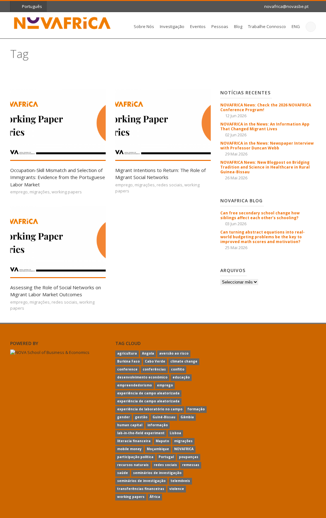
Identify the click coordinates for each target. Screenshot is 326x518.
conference (127, 369)
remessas (190, 465)
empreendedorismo (134, 385)
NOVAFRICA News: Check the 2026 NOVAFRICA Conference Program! (265, 107)
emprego (19, 192)
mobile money (129, 449)
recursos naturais (133, 465)
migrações (40, 192)
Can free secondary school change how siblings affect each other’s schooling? (260, 215)
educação (181, 377)
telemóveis (180, 480)
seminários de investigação (157, 473)
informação (157, 425)
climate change (183, 361)
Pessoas (219, 26)
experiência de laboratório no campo (149, 409)
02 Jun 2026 (235, 135)
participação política (135, 457)
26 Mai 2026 (236, 178)
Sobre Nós (144, 26)
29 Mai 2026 (236, 154)
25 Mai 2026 (236, 247)
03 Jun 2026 (235, 224)
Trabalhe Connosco (267, 26)
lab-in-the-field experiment (141, 433)
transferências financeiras (140, 488)
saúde (122, 473)
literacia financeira (134, 441)
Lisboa (175, 433)
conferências (154, 369)
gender (123, 417)
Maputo (162, 441)
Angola (148, 353)
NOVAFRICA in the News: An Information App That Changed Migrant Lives (264, 126)
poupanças (188, 457)
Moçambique (158, 449)
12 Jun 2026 (235, 116)
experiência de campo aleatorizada (148, 393)
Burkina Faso (128, 361)
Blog (238, 26)
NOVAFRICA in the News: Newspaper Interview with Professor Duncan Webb (267, 145)
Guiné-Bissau (163, 417)
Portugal (166, 457)
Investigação (172, 26)
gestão (141, 417)
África (155, 496)
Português (32, 6)
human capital (129, 425)
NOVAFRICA (184, 449)
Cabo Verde (155, 361)
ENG (296, 26)
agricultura (127, 353)
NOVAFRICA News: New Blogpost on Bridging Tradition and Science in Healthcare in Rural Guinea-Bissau (265, 167)
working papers (67, 192)
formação (196, 409)
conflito (177, 369)
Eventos (198, 26)
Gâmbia (187, 417)
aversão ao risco (173, 353)
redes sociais (169, 185)
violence (176, 488)
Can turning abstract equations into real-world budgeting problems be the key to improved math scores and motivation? (262, 236)
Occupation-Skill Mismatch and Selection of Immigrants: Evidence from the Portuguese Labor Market (57, 177)
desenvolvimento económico (142, 377)
